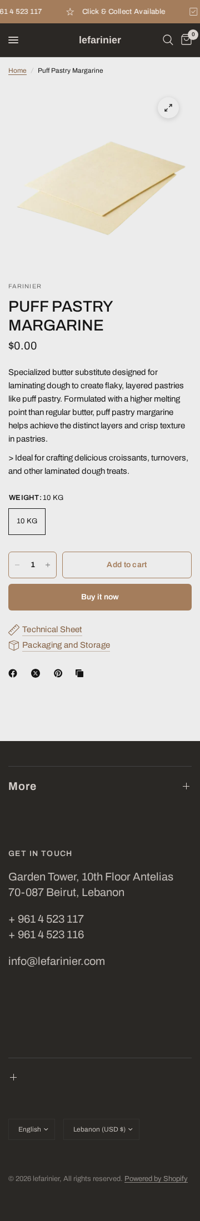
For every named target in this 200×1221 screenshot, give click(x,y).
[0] (184, 40)
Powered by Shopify (156, 1179)
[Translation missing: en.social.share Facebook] (15, 673)
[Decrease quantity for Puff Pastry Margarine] (17, 565)
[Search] (168, 40)
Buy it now (100, 597)
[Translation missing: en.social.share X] (37, 673)
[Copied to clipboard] (81, 673)
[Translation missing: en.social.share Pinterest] (60, 673)
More (22, 786)
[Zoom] (168, 107)
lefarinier (100, 40)
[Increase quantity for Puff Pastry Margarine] (47, 565)
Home (17, 70)
